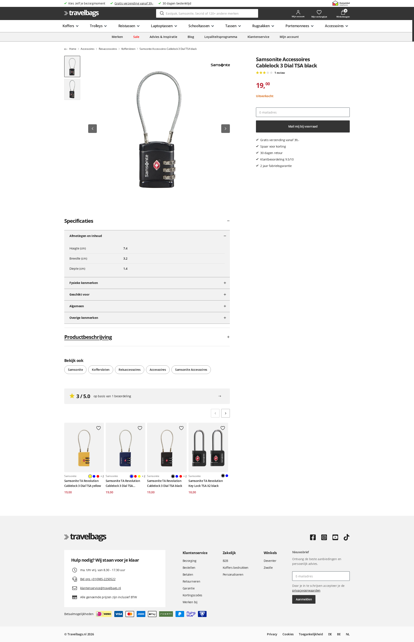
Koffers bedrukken (235, 568)
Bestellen (189, 568)
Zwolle (268, 568)
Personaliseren (233, 574)
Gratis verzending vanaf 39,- (133, 3)
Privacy (272, 634)
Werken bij (190, 602)
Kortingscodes (192, 595)
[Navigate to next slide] (225, 413)
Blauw (94, 476)
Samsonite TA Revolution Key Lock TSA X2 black (205, 483)
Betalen (188, 574)
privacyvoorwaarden (306, 590)
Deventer (270, 561)
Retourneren (191, 581)
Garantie (189, 588)
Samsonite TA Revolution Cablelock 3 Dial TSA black (164, 483)
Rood (98, 476)
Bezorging (189, 561)
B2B (225, 561)
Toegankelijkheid (311, 634)
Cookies (288, 634)
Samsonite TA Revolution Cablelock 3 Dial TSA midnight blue (123, 483)
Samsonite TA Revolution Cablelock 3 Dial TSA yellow (82, 483)
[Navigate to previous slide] (215, 413)
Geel (139, 476)
